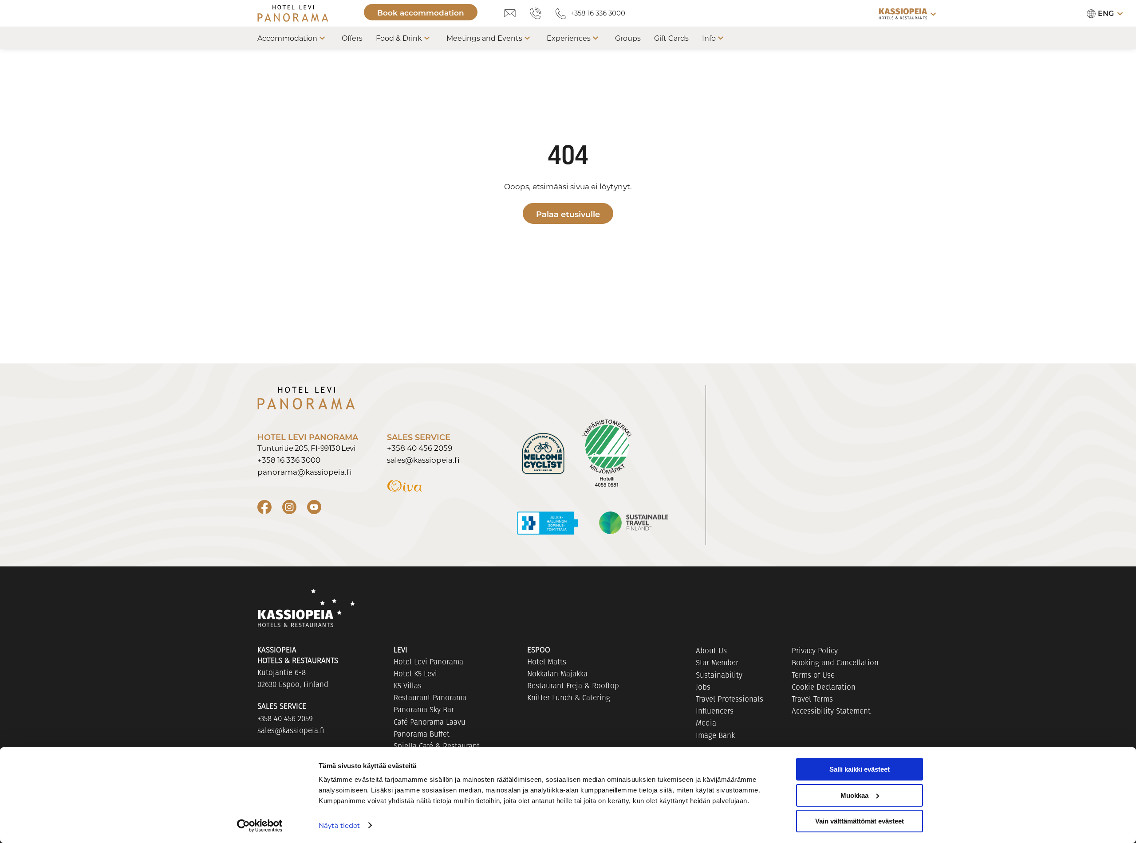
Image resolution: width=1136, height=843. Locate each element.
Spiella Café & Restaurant (437, 746)
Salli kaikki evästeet (859, 769)
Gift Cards (671, 38)
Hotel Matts (546, 661)
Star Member (717, 662)
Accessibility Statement (831, 711)
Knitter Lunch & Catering (568, 697)
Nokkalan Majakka (557, 673)
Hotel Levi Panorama (428, 661)
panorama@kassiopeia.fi (304, 471)
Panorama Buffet (422, 734)
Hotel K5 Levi (415, 673)
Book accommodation (420, 13)
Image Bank (715, 735)
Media (706, 723)
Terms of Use (813, 675)
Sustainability (719, 675)
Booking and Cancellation (835, 662)
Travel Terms (812, 699)
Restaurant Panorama (430, 697)
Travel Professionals (729, 699)
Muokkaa (854, 795)
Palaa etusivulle (568, 214)
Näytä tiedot (339, 825)
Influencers (715, 711)
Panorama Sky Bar (424, 709)
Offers (352, 38)
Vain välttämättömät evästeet (859, 821)
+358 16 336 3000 (597, 12)
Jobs (703, 687)
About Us (711, 650)
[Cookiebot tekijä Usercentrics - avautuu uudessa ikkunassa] (260, 825)
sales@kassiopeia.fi (423, 459)
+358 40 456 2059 (419, 448)
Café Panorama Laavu (429, 722)
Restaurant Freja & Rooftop (573, 685)
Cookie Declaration (824, 687)
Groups (628, 38)
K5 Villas (408, 685)
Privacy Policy (815, 650)
